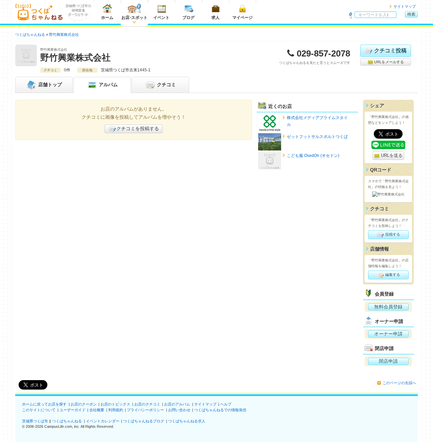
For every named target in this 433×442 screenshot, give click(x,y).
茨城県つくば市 (35, 421)
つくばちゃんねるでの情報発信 (220, 410)
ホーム (107, 17)
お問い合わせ (179, 410)
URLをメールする (388, 62)
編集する (392, 275)
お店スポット (134, 17)
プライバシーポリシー (145, 410)
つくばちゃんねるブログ (143, 421)
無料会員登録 (388, 306)
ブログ (188, 17)
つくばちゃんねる (67, 421)
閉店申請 (388, 361)
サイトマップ (404, 6)
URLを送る (391, 155)
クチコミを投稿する (137, 128)
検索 (411, 14)
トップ (50, 84)
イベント (161, 17)
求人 (215, 17)
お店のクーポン (84, 404)
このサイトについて (38, 410)
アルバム (107, 84)
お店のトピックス (115, 404)
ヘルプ (225, 404)
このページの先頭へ (399, 383)
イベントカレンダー (102, 421)
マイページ (242, 17)
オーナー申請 (388, 333)
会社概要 (96, 410)
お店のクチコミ (147, 404)
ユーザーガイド (73, 410)
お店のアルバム (177, 404)
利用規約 (115, 410)
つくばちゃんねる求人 (186, 421)
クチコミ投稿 (390, 50)
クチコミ (166, 84)
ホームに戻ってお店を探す (44, 404)
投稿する (392, 234)
